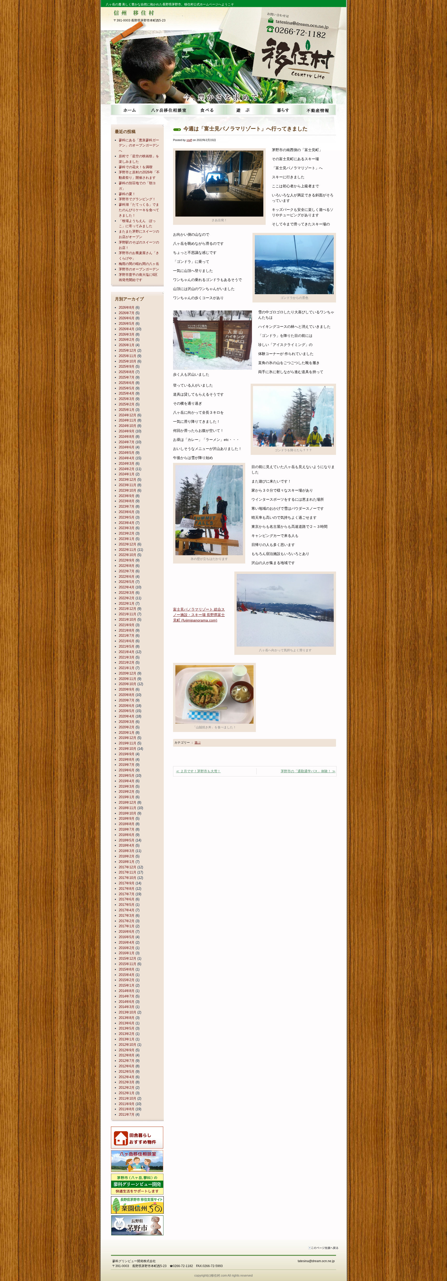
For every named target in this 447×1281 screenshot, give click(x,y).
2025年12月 (127, 350)
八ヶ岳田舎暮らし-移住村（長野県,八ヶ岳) (300, 54)
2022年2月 (127, 598)
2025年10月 (127, 361)
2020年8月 (127, 695)
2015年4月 (127, 975)
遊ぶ (243, 110)
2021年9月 (127, 625)
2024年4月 (127, 458)
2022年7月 (127, 571)
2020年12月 (127, 673)
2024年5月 (127, 453)
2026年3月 (127, 334)
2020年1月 (127, 733)
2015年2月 (127, 980)
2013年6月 (127, 1023)
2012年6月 (127, 1066)
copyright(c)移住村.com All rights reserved (223, 1275)
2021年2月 (127, 662)
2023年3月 (127, 528)
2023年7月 (127, 506)
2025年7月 (127, 377)
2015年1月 (127, 985)
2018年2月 (127, 856)
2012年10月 (127, 1045)
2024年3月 (127, 463)
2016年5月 (127, 937)
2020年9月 (127, 689)
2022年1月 (127, 603)
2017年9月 (127, 883)
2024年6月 (127, 447)
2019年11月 (127, 743)
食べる (205, 110)
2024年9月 (127, 431)
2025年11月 (127, 356)
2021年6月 (127, 641)
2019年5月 (127, 776)
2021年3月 (127, 657)
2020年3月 (127, 722)
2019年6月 (127, 770)
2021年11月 (127, 614)
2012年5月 (127, 1071)
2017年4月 (127, 910)
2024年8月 (127, 437)
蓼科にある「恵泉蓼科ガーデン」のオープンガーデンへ (139, 145)
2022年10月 (127, 555)
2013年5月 (127, 1028)
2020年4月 (127, 716)
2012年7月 (127, 1061)
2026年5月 (127, 323)
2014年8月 (127, 991)
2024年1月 (127, 474)
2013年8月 (127, 1018)
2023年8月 (127, 501)
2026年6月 (127, 318)
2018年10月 (127, 813)
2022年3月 (127, 593)
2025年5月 (127, 388)
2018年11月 (127, 808)
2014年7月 (127, 996)
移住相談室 (167, 110)
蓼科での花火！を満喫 (135, 167)
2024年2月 (127, 469)
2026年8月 (127, 307)
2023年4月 (127, 523)
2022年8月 (127, 566)
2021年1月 (127, 668)
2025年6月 (127, 383)
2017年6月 (127, 899)
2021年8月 (127, 630)
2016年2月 (127, 948)
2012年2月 (127, 1088)
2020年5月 (127, 711)
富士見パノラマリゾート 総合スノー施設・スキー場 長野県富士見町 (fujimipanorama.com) (199, 614)
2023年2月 (127, 533)
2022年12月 (127, 544)
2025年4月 (127, 393)
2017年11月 (127, 872)
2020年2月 (127, 727)
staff (189, 140)
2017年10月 (127, 878)
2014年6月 (127, 1002)
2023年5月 (127, 517)
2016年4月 (127, 942)
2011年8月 (127, 1109)
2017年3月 (127, 915)
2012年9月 (127, 1050)
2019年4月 (127, 781)
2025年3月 (127, 399)
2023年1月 (127, 539)
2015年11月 (127, 964)
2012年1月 (127, 1093)
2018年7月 (127, 829)
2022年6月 (127, 577)
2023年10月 (127, 490)
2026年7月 (127, 313)
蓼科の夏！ (127, 194)
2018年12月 (127, 802)
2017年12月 (127, 867)
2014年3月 (127, 1007)
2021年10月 (127, 619)
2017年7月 (127, 894)
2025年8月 (127, 372)
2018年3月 (127, 851)
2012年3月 (127, 1082)
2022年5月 (127, 582)
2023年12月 (127, 480)
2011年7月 (127, 1114)
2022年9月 (127, 560)
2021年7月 (127, 636)
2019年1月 (127, 797)
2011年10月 (127, 1098)
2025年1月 (127, 410)
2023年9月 (127, 496)
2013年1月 (127, 1039)
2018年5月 (127, 840)
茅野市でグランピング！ (137, 199)
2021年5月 (127, 646)
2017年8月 (127, 889)
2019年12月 (127, 738)
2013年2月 (127, 1034)
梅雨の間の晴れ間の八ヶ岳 (139, 264)
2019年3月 (127, 786)
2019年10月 (127, 749)
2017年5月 (127, 905)
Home (129, 110)
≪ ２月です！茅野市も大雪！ (198, 771)
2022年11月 (127, 550)
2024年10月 (127, 426)
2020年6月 (127, 706)
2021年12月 (127, 609)
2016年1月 (127, 953)
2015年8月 (127, 969)
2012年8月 (127, 1055)
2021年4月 (127, 652)
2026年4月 (127, 329)
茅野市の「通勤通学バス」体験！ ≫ (308, 771)
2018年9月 (127, 818)
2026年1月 (127, 345)
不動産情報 (318, 110)
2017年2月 (127, 921)
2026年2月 (127, 340)
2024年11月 (127, 420)
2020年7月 (127, 700)
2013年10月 (127, 1012)
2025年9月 (127, 366)
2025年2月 (127, 404)
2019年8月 (127, 759)
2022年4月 (127, 587)
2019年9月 (127, 754)
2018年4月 (127, 845)
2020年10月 (127, 684)
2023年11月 (127, 485)
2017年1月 (127, 926)
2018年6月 (127, 835)
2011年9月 (127, 1104)
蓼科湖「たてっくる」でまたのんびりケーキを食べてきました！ (139, 210)
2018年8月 (127, 824)
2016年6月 (127, 932)
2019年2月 (127, 792)
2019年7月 (127, 765)
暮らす (280, 110)
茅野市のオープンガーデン (139, 269)
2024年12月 (127, 415)
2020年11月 (127, 679)
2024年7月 (127, 442)
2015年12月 (127, 958)
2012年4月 (127, 1077)
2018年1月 (127, 862)
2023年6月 (127, 512)
